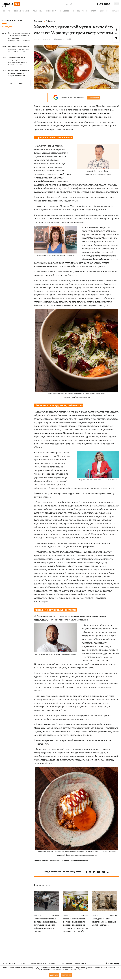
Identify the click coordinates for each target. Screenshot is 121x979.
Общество (64, 11)
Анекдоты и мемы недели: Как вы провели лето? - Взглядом (104, 922)
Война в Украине (21, 11)
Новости (6, 11)
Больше (115, 11)
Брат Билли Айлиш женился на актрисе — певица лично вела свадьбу (18, 48)
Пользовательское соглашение (43, 963)
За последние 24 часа (13, 20)
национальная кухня (79, 860)
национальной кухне (44, 116)
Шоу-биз (104, 11)
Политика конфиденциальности (73, 963)
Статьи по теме (42, 885)
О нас (23, 963)
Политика (37, 11)
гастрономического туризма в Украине (78, 411)
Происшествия (80, 11)
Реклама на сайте (8, 963)
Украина (65, 860)
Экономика (51, 11)
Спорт (93, 11)
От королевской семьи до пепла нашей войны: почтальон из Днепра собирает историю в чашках (45, 925)
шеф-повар (55, 860)
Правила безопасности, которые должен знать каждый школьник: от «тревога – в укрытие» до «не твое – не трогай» (75, 925)
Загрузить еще (16, 83)
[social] (97, 4)
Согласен (54, 975)
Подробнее (66, 975)
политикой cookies (74, 969)
